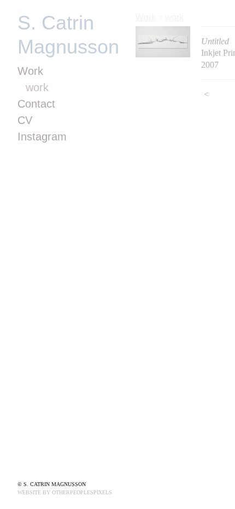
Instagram (42, 137)
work (37, 87)
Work (30, 71)
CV (24, 120)
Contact (36, 104)
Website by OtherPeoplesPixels (64, 492)
